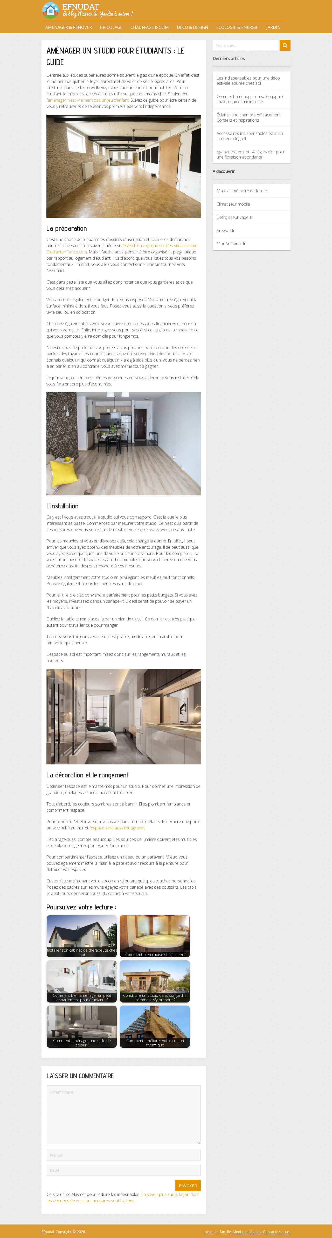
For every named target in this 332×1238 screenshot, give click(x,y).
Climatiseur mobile (233, 204)
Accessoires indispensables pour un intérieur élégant (250, 135)
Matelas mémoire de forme (242, 191)
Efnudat (48, 1231)
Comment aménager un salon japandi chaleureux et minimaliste (251, 99)
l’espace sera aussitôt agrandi (116, 828)
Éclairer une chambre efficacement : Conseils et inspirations (249, 117)
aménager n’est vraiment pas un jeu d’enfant (88, 100)
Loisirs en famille (217, 1231)
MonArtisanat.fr (231, 244)
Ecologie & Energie (237, 27)
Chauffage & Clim (149, 27)
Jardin (273, 27)
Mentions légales (247, 1231)
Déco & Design (192, 27)
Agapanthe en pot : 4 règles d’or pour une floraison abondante (251, 154)
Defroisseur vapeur (234, 217)
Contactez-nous (276, 1231)
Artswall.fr (226, 230)
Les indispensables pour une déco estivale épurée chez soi (248, 80)
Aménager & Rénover (68, 27)
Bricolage (111, 27)
